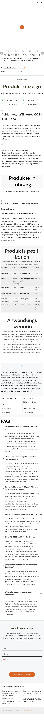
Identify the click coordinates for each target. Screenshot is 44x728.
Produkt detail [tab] (22, 79)
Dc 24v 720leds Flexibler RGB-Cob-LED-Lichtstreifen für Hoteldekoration (11, 700)
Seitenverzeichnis (27, 711)
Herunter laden (23, 68)
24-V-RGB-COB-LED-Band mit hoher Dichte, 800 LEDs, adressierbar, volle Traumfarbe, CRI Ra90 (32, 702)
